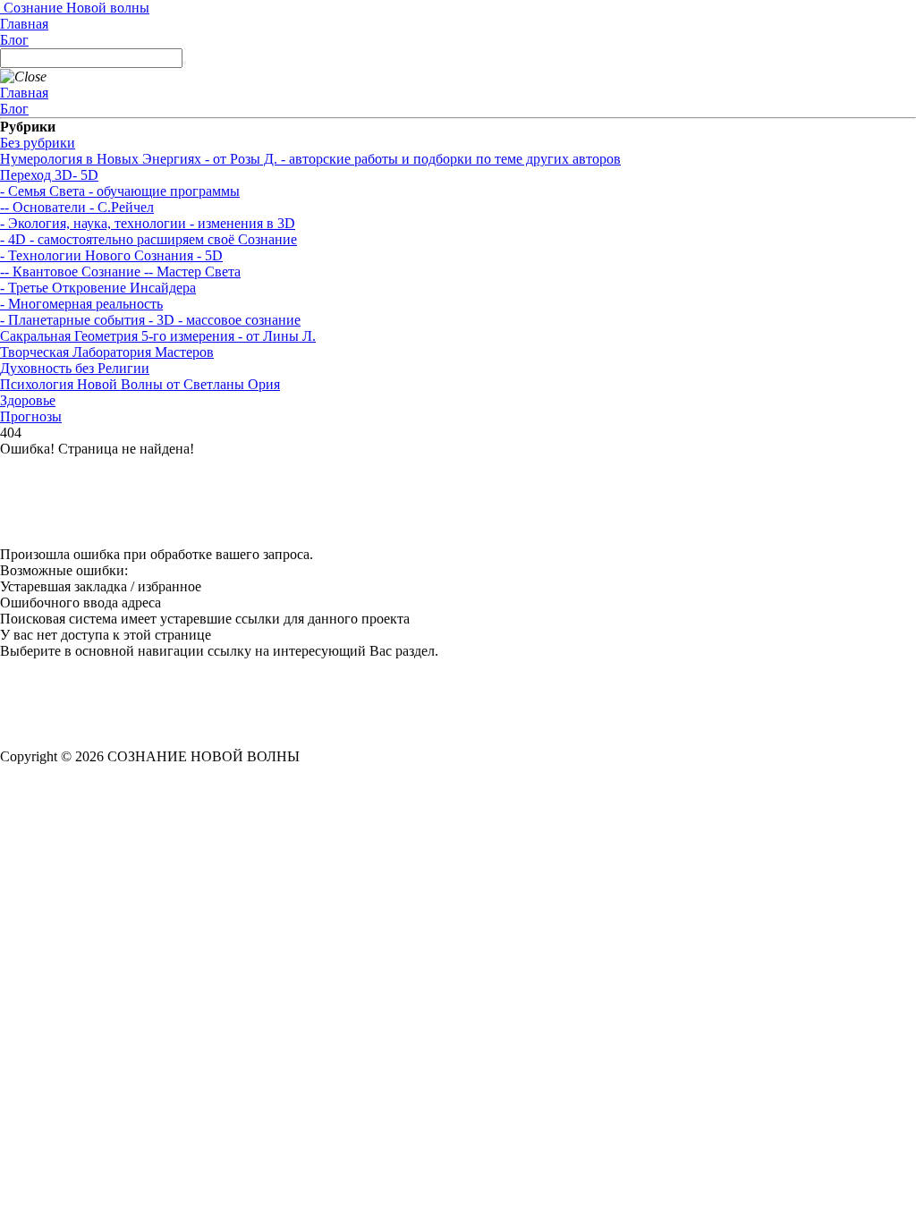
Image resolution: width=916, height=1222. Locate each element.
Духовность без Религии (74, 368)
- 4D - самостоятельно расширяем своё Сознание (148, 239)
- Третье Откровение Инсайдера (98, 287)
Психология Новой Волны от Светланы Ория (140, 384)
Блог (14, 39)
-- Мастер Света (190, 271)
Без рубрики (37, 142)
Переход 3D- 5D (49, 174)
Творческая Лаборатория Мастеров (107, 352)
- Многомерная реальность (81, 303)
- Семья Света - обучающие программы (120, 191)
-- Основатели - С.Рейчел (77, 207)
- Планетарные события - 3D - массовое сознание (150, 319)
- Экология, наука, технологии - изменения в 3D (147, 223)
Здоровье (27, 400)
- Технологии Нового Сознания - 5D (111, 255)
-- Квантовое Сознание (70, 271)
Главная (24, 23)
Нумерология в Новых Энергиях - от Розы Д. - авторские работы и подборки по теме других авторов (310, 158)
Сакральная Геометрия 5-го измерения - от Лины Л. (158, 336)
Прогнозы (31, 416)
